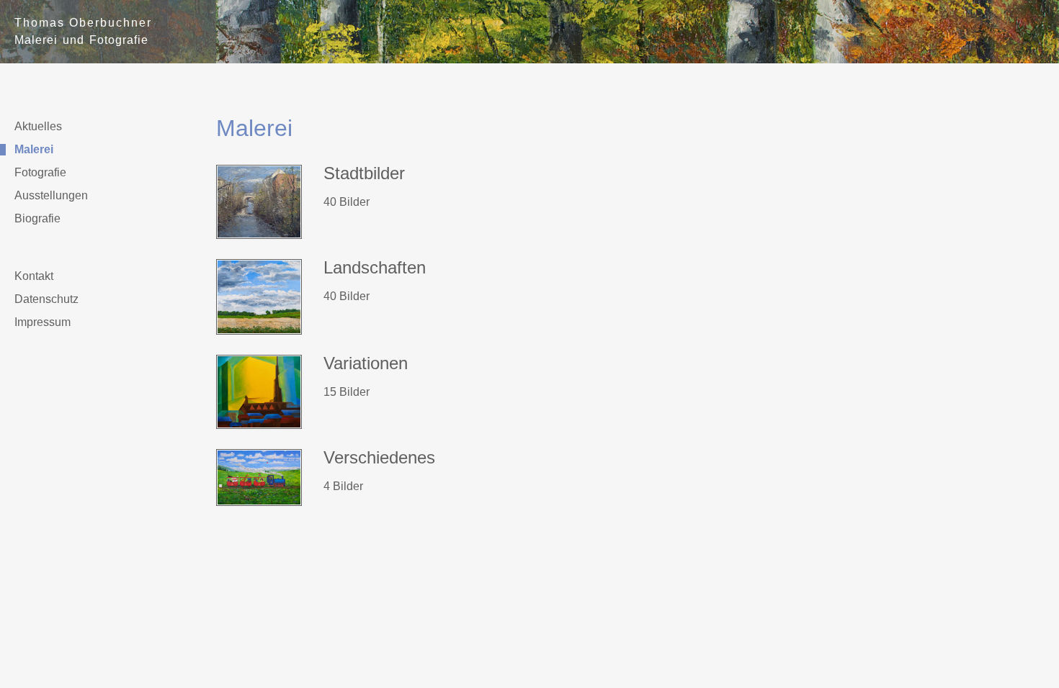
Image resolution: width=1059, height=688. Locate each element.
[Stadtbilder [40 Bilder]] (259, 238)
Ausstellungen (51, 196)
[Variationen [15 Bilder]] (259, 428)
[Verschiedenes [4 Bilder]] (259, 505)
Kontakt (33, 276)
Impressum (42, 322)
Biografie (37, 219)
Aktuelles (38, 126)
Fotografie (40, 172)
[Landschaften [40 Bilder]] (259, 334)
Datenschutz (46, 299)
